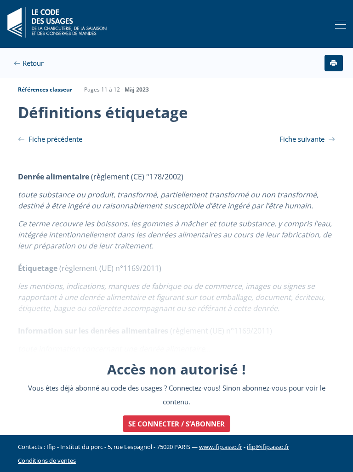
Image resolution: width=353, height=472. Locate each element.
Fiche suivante (302, 139)
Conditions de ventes (47, 460)
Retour (32, 63)
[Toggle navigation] (338, 24)
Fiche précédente (54, 139)
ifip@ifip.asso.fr (268, 447)
